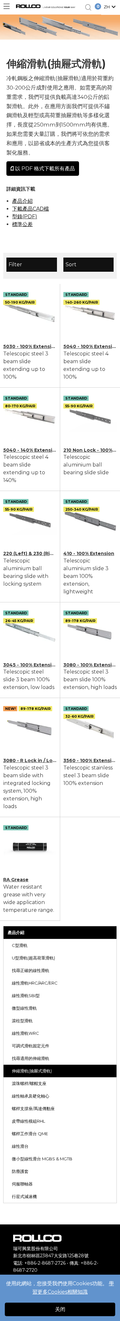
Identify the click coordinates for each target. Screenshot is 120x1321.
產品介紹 (16, 932)
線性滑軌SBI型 (26, 995)
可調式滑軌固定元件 (30, 1045)
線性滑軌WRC (25, 1033)
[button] (110, 7)
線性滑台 (20, 1146)
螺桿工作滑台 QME (30, 1133)
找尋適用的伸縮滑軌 (30, 1058)
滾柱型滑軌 (22, 1020)
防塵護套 (20, 1171)
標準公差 (22, 224)
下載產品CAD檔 (30, 209)
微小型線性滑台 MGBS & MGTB (42, 1158)
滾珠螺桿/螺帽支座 (29, 1083)
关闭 (60, 1309)
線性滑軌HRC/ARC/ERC (35, 983)
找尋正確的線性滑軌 (30, 970)
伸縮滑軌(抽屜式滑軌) (32, 1070)
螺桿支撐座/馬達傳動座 (33, 1108)
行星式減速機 (24, 1196)
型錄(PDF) (24, 216)
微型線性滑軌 (24, 1008)
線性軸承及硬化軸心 (30, 1096)
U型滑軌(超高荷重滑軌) (33, 957)
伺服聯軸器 (22, 1183)
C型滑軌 (20, 945)
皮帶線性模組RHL (28, 1121)
